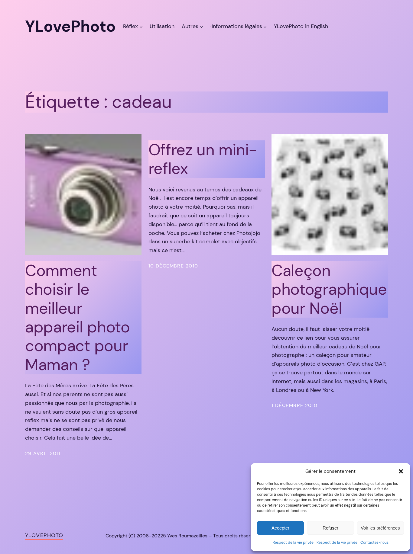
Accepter (280, 527)
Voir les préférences (380, 527)
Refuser (330, 527)
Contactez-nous (374, 542)
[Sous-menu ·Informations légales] (265, 26)
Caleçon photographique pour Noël (329, 289)
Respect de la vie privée (293, 542)
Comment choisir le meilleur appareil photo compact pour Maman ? (77, 317)
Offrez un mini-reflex (202, 159)
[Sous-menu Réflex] (141, 26)
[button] (401, 471)
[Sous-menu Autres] (201, 26)
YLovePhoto (44, 535)
